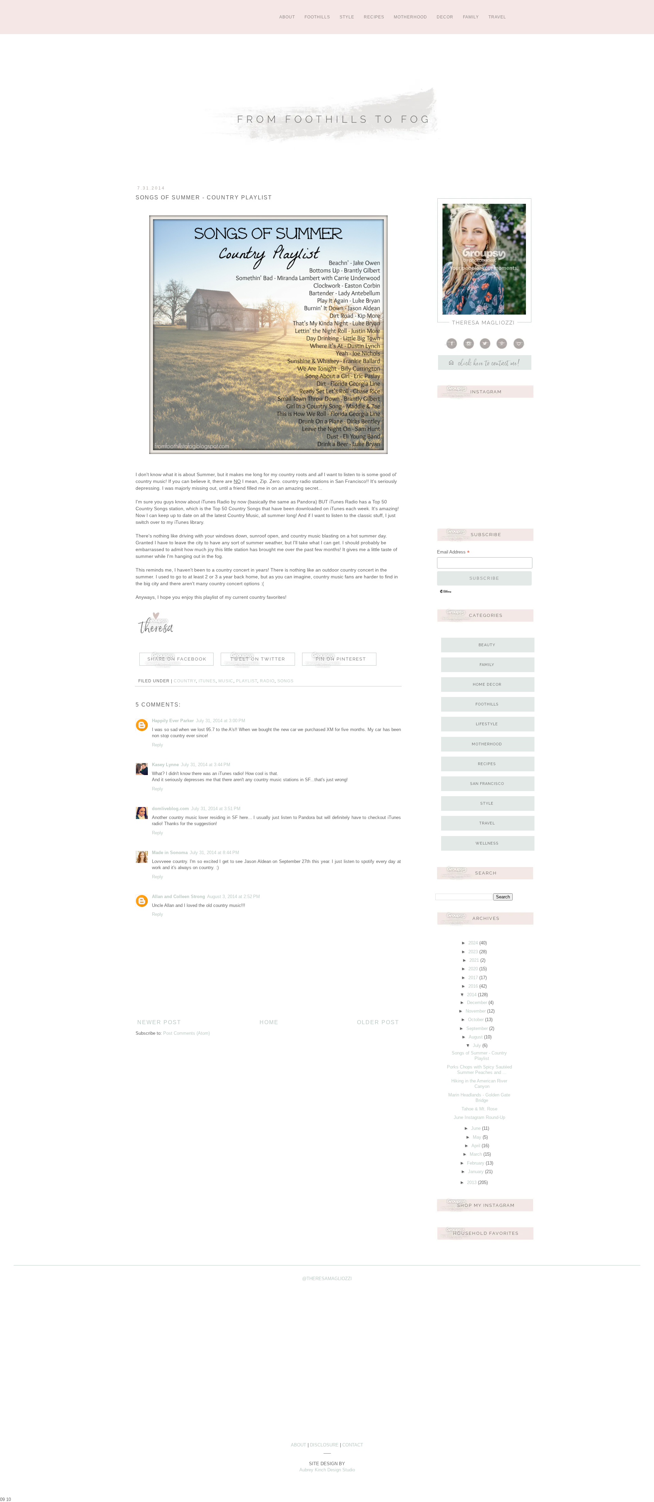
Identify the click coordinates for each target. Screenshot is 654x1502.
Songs (285, 681)
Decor (445, 17)
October (476, 1019)
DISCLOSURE (324, 1444)
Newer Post (159, 1022)
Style (347, 17)
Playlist (246, 681)
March (476, 1154)
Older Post (378, 1022)
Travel (497, 17)
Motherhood (410, 17)
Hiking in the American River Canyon (479, 1083)
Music (225, 681)
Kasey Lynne (165, 764)
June (476, 1128)
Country (185, 681)
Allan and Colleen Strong (178, 896)
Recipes (374, 17)
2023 (473, 951)
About (287, 17)
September (477, 1028)
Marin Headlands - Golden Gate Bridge (479, 1097)
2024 (473, 942)
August (476, 1037)
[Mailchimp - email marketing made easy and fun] (445, 592)
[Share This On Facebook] (177, 668)
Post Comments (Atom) (186, 1033)
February (476, 1163)
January (476, 1171)
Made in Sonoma (170, 852)
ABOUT (298, 1444)
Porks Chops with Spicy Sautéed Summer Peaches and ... (479, 1069)
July (477, 1045)
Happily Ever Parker (173, 720)
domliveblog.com (170, 808)
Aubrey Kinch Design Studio (327, 1469)
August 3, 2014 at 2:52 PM (233, 896)
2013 (472, 1182)
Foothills (317, 17)
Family (471, 17)
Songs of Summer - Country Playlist (479, 1055)
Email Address (453, 552)
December (477, 1002)
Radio (267, 681)
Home (269, 1022)
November (476, 1011)
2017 (473, 977)
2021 (474, 960)
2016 (473, 986)
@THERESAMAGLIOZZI (327, 1278)
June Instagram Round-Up (479, 1117)
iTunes (207, 681)
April (476, 1145)
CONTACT (352, 1444)
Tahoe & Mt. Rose (479, 1108)
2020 (473, 968)
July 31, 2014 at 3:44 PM (205, 764)
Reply (157, 744)
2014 (472, 994)
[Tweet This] (257, 668)
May (478, 1137)
